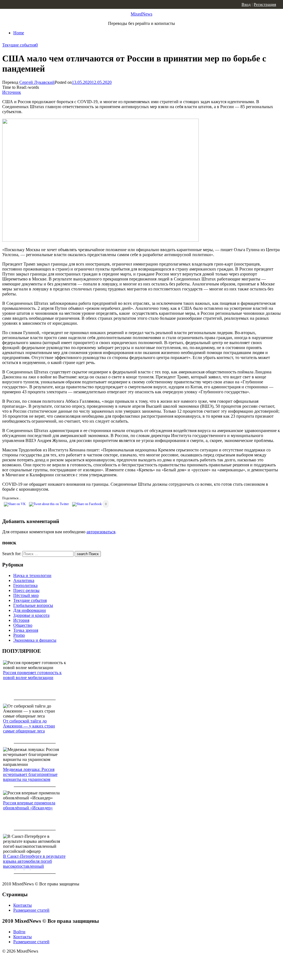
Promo (19, 635)
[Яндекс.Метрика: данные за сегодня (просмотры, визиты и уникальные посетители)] (46, 960)
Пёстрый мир (26, 595)
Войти (19, 931)
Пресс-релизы (26, 590)
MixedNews (141, 14)
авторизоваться (101, 531)
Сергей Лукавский (37, 82)
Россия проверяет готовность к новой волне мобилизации (32, 675)
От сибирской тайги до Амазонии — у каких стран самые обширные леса (29, 726)
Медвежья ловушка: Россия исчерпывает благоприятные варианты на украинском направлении (30, 777)
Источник (11, 92)
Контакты (22, 905)
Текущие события (19, 45)
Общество (22, 625)
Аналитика (23, 580)
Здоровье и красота (31, 615)
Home (18, 32)
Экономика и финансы (34, 640)
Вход (246, 4)
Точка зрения (25, 630)
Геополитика (25, 585)
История (21, 620)
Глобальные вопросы (33, 605)
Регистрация (265, 4)
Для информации (29, 610)
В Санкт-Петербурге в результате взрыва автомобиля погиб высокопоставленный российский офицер (34, 864)
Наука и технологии (32, 575)
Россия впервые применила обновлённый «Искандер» (29, 805)
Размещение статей (31, 910)
